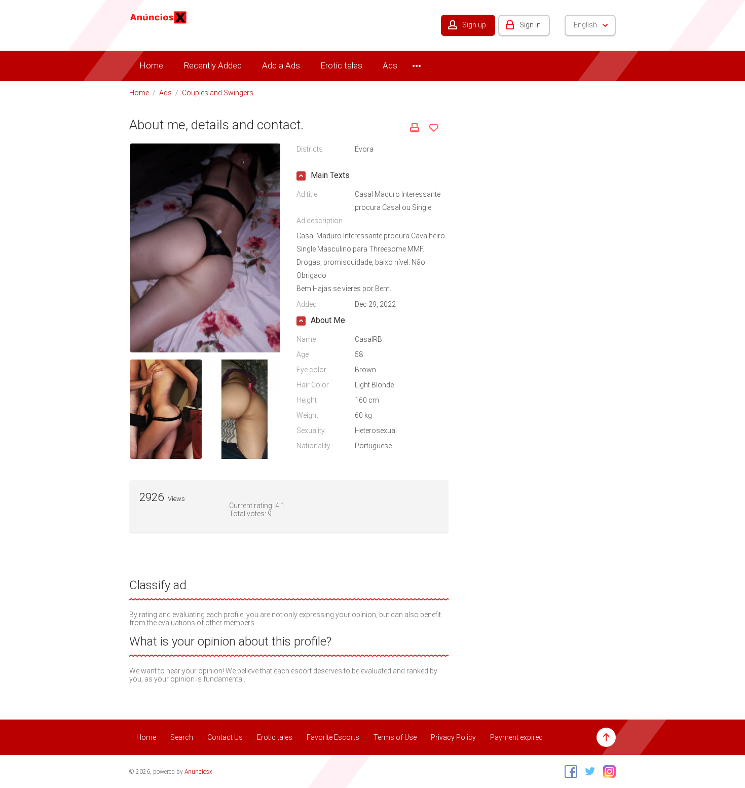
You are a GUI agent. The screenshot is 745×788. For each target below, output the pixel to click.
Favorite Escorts (333, 737)
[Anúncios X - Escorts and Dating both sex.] (158, 17)
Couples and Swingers (217, 93)
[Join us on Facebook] (568, 771)
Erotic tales (341, 65)
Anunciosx (198, 771)
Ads (390, 65)
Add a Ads (281, 65)
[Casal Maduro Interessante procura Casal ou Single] (205, 247)
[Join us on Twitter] (588, 771)
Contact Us (225, 737)
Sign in (530, 25)
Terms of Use (395, 737)
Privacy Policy (453, 737)
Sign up (474, 25)
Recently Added (212, 65)
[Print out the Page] (414, 127)
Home (151, 65)
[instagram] (607, 771)
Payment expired (516, 737)
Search (181, 737)
